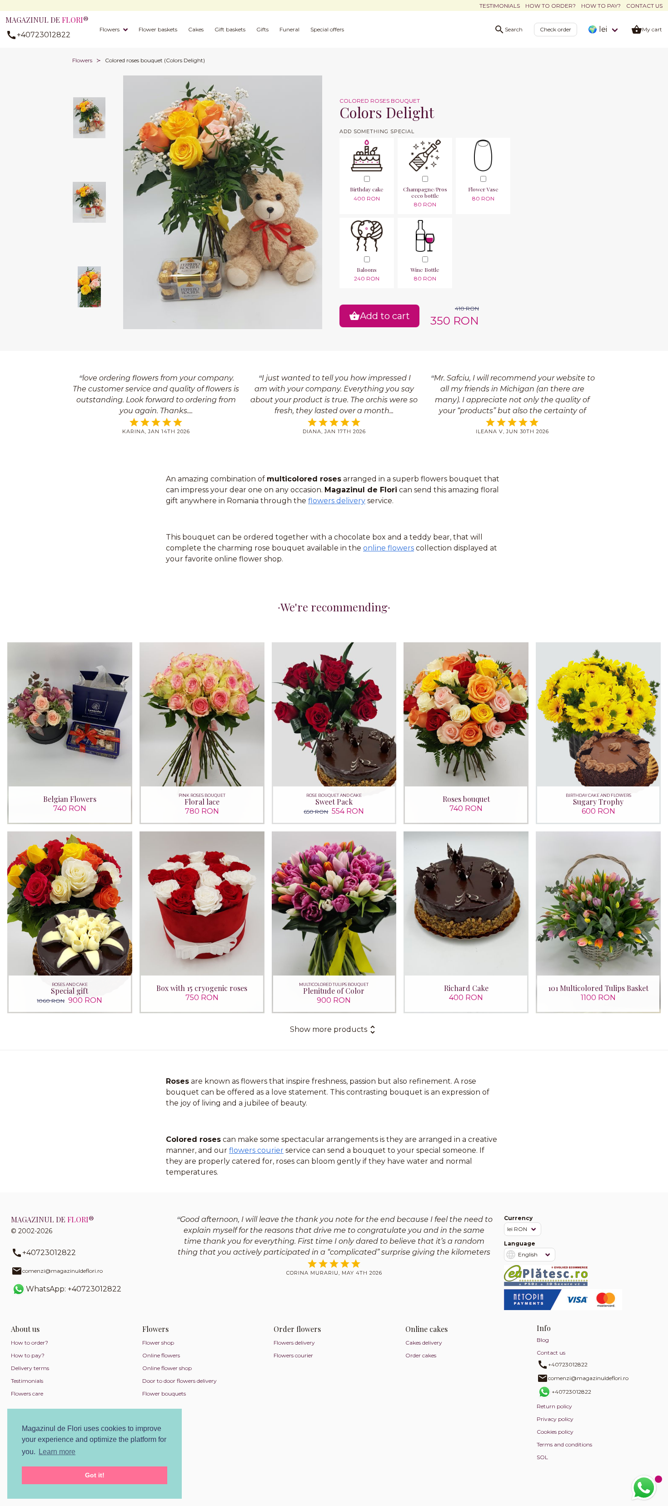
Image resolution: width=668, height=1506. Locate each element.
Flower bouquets (164, 1393)
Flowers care (27, 1393)
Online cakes (426, 1329)
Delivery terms (30, 1368)
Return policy (554, 1406)
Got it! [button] (95, 1475)
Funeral (289, 29)
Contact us (644, 5)
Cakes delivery (423, 1342)
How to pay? (601, 5)
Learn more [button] (57, 1452)
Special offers (327, 29)
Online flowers (161, 1355)
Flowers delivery (294, 1342)
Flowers (110, 29)
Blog (543, 1339)
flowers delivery (336, 500)
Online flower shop (167, 1368)
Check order (555, 29)
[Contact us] (644, 1488)
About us (25, 1329)
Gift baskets (229, 29)
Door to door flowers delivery (179, 1380)
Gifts (262, 29)
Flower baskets (158, 29)
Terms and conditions (564, 1444)
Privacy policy (555, 1419)
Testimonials (499, 5)
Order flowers (297, 1329)
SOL (542, 1457)
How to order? (550, 5)
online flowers (388, 548)
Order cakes (420, 1355)
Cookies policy (555, 1431)
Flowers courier (293, 1355)
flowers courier (256, 1150)
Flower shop (158, 1342)
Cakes (196, 29)
